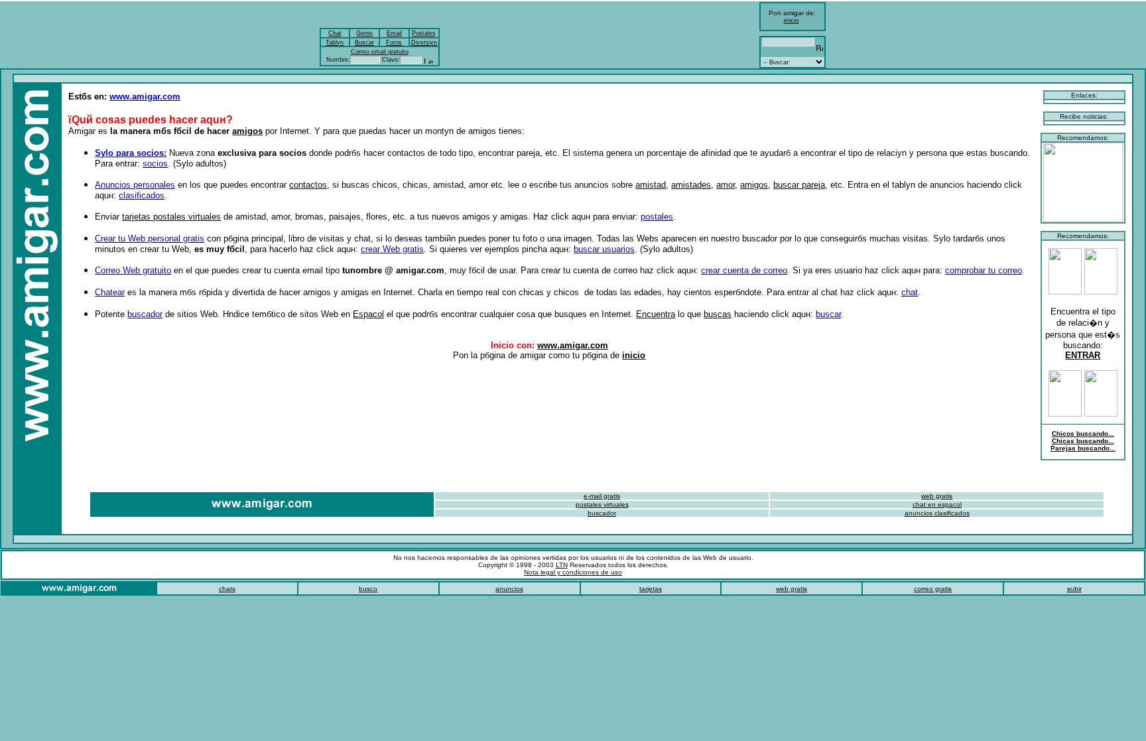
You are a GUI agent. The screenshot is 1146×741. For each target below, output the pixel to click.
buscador (602, 513)
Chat (335, 33)
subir (1074, 588)
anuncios (509, 588)
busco (368, 588)
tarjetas (650, 588)
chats (227, 588)
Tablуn (335, 42)
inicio (791, 20)
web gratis (791, 588)
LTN (562, 565)
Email (394, 33)
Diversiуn (424, 42)
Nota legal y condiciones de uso (573, 572)
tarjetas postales (154, 217)
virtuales (204, 217)
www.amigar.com (572, 345)
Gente (364, 33)
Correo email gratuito (380, 51)
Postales (424, 33)
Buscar (364, 42)
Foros (394, 42)
